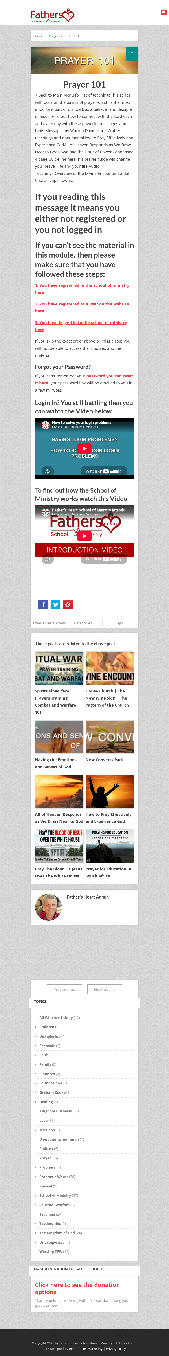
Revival (45, 1186)
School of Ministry (55, 1195)
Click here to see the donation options (77, 1288)
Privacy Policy (116, 1349)
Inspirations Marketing (86, 1349)
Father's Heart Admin (48, 623)
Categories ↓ (84, 623)
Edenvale (47, 1045)
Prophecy (47, 1167)
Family (45, 1064)
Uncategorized (52, 1242)
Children (46, 1026)
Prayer (45, 1158)
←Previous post (64, 989)
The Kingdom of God (57, 1232)
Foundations (50, 1083)
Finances (47, 1073)
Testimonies (50, 1223)
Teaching (47, 1214)
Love (43, 1120)
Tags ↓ (120, 623)
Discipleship (50, 1036)
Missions (47, 1130)
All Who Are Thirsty (56, 1017)
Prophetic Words (53, 1176)
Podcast (46, 1148)
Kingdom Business (55, 1111)
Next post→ (105, 989)
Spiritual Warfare (54, 1204)
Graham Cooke (52, 1092)
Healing (46, 1102)
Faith (44, 1055)
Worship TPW (50, 1251)
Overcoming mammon (59, 1139)
